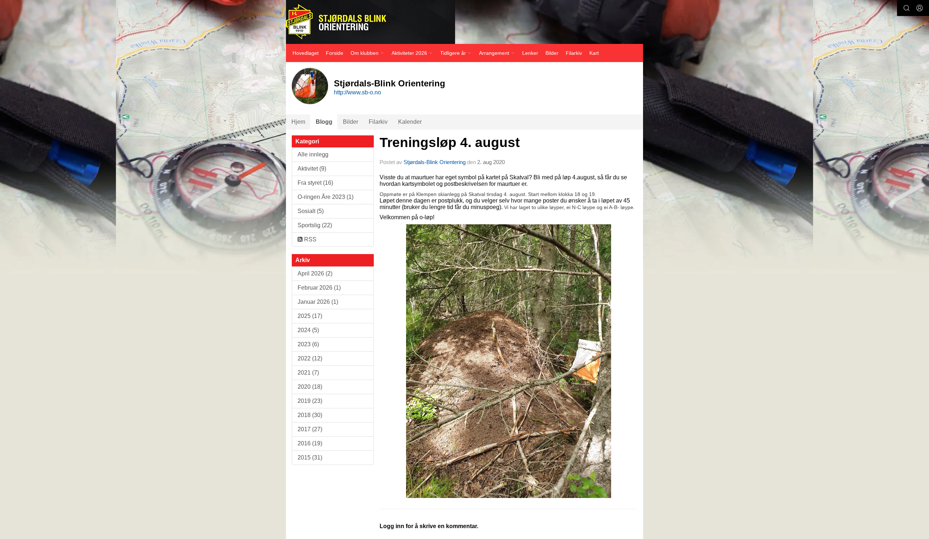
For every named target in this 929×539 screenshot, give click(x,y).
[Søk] (906, 8)
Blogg (324, 122)
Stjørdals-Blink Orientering (435, 162)
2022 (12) (310, 358)
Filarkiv (574, 53)
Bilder (551, 53)
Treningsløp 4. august (450, 142)
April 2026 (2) (315, 273)
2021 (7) (308, 372)
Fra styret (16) (315, 183)
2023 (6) (308, 344)
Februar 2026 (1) (319, 288)
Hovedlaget (305, 53)
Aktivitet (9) (312, 169)
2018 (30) (310, 415)
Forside (334, 53)
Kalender (410, 122)
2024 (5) (308, 330)
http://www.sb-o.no (357, 92)
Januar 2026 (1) (318, 302)
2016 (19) (310, 443)
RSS (309, 239)
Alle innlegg (313, 154)
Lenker (530, 53)
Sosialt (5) (311, 211)
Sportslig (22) (315, 225)
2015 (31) (310, 457)
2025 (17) (310, 316)
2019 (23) (310, 401)
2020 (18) (310, 387)
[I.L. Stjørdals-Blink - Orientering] (370, 22)
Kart (594, 53)
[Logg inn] (919, 8)
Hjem (298, 122)
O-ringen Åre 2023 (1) (325, 197)
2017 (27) (310, 429)
